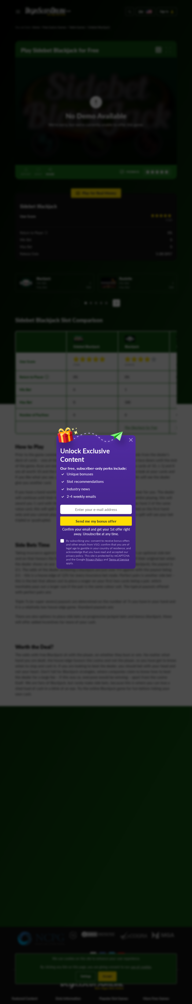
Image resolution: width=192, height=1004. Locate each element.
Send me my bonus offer (96, 521)
